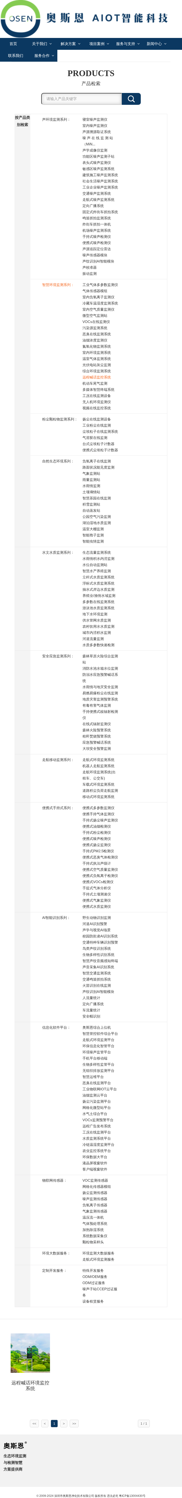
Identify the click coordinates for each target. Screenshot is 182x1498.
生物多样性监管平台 (98, 1064)
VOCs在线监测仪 (96, 322)
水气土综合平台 (94, 1114)
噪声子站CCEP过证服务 (99, 1292)
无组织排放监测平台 (98, 1071)
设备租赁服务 (93, 1301)
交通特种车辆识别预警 (100, 942)
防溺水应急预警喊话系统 (100, 678)
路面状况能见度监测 (98, 467)
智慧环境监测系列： (58, 285)
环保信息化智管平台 (98, 1046)
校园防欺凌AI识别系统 (100, 936)
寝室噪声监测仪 (94, 119)
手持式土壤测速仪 (96, 894)
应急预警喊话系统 (96, 742)
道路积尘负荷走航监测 (100, 790)
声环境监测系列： (56, 119)
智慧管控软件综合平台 (100, 1034)
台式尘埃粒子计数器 (98, 444)
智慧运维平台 (93, 1077)
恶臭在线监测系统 (96, 334)
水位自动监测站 (94, 565)
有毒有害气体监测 (96, 705)
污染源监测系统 (94, 328)
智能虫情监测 (93, 541)
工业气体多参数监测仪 (100, 285)
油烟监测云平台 (94, 1095)
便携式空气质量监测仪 (100, 869)
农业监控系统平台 (96, 1151)
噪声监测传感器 (94, 1199)
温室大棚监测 (93, 529)
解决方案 (69, 44)
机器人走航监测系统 (98, 766)
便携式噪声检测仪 (96, 243)
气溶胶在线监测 (94, 438)
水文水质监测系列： (58, 552)
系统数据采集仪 (94, 1236)
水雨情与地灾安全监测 (100, 687)
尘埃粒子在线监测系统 (100, 431)
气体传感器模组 (94, 291)
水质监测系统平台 (96, 1138)
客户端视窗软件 (94, 1169)
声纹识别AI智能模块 (98, 261)
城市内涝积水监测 (96, 633)
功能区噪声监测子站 (98, 156)
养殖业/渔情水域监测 (98, 596)
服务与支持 (126, 44)
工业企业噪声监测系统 (100, 187)
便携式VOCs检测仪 (98, 882)
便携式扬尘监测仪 (96, 845)
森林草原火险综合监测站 (100, 659)
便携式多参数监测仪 (98, 808)
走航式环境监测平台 (98, 1040)
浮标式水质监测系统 (98, 583)
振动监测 (89, 274)
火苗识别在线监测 (96, 985)
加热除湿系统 (93, 1230)
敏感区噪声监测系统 (98, 169)
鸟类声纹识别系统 (96, 948)
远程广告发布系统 (96, 1126)
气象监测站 (91, 473)
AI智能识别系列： (56, 918)
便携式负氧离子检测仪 (100, 876)
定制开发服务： (54, 1270)
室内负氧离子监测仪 (98, 297)
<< (34, 1423)
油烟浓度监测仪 (94, 340)
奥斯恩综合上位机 (96, 1027)
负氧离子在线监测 (96, 461)
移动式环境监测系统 (98, 797)
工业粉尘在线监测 (96, 425)
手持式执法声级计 (96, 863)
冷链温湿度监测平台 (98, 1145)
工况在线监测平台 (96, 1132)
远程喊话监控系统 (96, 377)
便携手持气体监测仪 (98, 814)
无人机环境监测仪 (96, 402)
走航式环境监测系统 (98, 760)
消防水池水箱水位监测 (100, 668)
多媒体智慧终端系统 (98, 389)
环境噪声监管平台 (96, 1052)
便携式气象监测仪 (96, 900)
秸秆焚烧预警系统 (96, 736)
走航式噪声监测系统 (98, 200)
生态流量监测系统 (96, 552)
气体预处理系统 (94, 1223)
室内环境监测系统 (96, 352)
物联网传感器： (54, 1180)
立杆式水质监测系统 (98, 577)
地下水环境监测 (94, 614)
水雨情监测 (91, 486)
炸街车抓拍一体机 (96, 224)
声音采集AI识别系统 (98, 967)
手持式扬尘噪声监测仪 (100, 820)
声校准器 (89, 267)
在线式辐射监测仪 (96, 724)
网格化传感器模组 (96, 1187)
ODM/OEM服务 (94, 1277)
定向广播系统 (93, 206)
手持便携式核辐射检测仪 (100, 715)
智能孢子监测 (93, 535)
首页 (13, 44)
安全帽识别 (91, 1016)
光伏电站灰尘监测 (96, 365)
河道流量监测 (93, 639)
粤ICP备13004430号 (132, 1496)
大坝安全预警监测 (96, 749)
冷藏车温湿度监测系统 (100, 303)
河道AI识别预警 (94, 924)
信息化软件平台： (56, 1027)
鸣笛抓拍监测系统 (96, 218)
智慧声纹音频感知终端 (100, 961)
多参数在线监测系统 (98, 602)
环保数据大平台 (94, 1157)
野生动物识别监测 (96, 918)
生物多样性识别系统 (98, 955)
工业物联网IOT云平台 (99, 1089)
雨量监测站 (91, 480)
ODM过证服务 (93, 1283)
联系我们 (15, 56)
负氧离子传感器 (94, 1205)
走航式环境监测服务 (98, 1259)
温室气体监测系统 (96, 359)
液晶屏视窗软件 (94, 1163)
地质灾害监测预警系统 (100, 699)
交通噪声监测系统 (96, 193)
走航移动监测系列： (58, 760)
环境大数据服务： (56, 1253)
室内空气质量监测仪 (98, 309)
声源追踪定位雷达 (96, 249)
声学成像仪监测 (94, 150)
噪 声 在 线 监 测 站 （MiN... (97, 141)
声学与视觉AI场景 (96, 930)
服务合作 (42, 56)
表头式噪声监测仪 (96, 163)
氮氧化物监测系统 (96, 346)
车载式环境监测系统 (98, 784)
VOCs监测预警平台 (98, 1120)
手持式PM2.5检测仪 (98, 851)
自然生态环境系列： (58, 461)
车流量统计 (91, 1010)
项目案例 (97, 44)
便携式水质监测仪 (96, 906)
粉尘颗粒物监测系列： (60, 419)
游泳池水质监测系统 (98, 608)
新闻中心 (155, 44)
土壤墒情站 (91, 492)
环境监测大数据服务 (98, 1253)
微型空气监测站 (94, 315)
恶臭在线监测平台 (96, 1083)
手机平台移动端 (94, 1058)
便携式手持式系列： (58, 808)
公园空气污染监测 (96, 517)
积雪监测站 (91, 504)
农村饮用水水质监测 (98, 626)
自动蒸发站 (91, 510)
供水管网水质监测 (96, 620)
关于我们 (40, 44)
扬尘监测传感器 (94, 1193)
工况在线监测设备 (96, 396)
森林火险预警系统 (96, 730)
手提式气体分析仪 (96, 888)
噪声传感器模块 (94, 255)
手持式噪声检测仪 (96, 237)
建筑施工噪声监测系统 (100, 175)
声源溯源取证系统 (96, 132)
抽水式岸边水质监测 (98, 589)
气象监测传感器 (94, 1211)
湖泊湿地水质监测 (96, 523)
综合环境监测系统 (96, 371)
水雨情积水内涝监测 (98, 559)
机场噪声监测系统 (96, 230)
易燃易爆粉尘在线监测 (100, 693)
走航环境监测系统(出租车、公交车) (99, 775)
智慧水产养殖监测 (96, 571)
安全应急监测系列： (58, 656)
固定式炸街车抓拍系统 (100, 212)
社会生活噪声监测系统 (100, 181)
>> (74, 1423)
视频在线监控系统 (96, 408)
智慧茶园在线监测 (96, 498)
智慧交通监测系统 (96, 973)
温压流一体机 (93, 1217)
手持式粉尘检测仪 (96, 832)
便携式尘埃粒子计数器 (100, 450)
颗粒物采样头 (93, 1242)
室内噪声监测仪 (94, 126)
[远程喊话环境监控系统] (30, 1353)
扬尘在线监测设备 (96, 419)
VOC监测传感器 (95, 1180)
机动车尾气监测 (94, 383)
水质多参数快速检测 (98, 645)
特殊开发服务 (93, 1270)
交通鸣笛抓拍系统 (96, 979)
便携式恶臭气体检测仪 (100, 857)
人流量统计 (91, 998)
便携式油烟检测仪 (96, 826)
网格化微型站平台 (96, 1108)
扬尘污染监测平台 (96, 1101)
